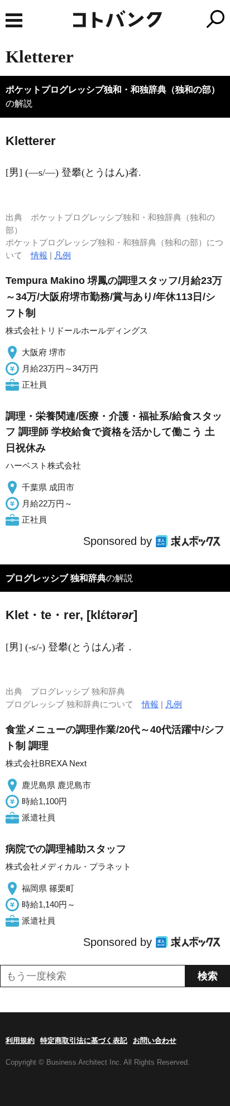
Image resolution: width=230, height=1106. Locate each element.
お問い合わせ (154, 1040)
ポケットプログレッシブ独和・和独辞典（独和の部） (113, 89)
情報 (39, 255)
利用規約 (20, 1040)
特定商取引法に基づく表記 (83, 1040)
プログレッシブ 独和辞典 (56, 578)
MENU (14, 20)
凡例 (62, 255)
